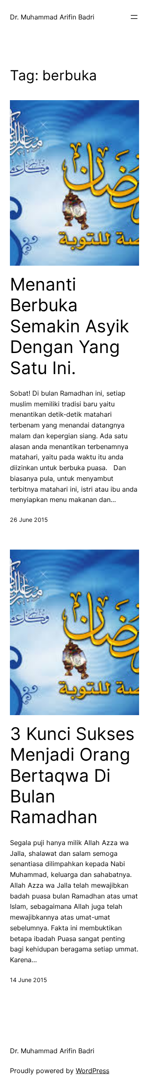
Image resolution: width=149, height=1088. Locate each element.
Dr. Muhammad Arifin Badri (52, 17)
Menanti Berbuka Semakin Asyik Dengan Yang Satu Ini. (69, 326)
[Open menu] (134, 17)
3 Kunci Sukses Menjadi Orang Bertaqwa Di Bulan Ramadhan (72, 775)
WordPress (92, 1070)
